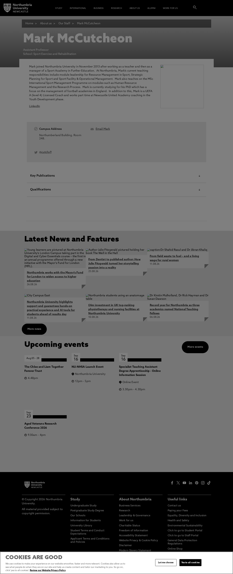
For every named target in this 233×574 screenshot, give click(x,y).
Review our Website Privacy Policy (48, 570)
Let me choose (165, 562)
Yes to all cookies (190, 562)
